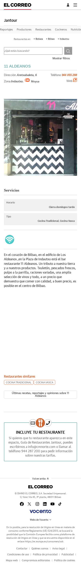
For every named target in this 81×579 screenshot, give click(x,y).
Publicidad (68, 554)
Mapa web (12, 560)
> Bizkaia (38, 39)
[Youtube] (52, 504)
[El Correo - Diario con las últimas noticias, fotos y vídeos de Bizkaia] (17, 5)
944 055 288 (69, 75)
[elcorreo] (40, 486)
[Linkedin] (45, 504)
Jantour (10, 21)
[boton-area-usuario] (68, 5)
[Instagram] (37, 504)
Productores (24, 29)
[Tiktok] (59, 504)
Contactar (22, 548)
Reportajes (6, 29)
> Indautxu (63, 39)
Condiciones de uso (18, 554)
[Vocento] (40, 511)
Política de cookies (64, 560)
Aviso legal (58, 548)
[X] (30, 504)
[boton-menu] (75, 5)
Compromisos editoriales (36, 560)
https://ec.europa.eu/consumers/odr (44, 541)
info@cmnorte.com (41, 446)
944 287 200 (30, 451)
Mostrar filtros (61, 58)
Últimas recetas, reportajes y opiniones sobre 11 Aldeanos (40, 394)
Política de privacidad (45, 554)
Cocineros (61, 29)
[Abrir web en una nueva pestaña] (75, 81)
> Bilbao (50, 39)
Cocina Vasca (44, 382)
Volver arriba (39, 478)
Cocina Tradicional (18, 382)
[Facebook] (22, 504)
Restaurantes (43, 29)
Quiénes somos (39, 548)
